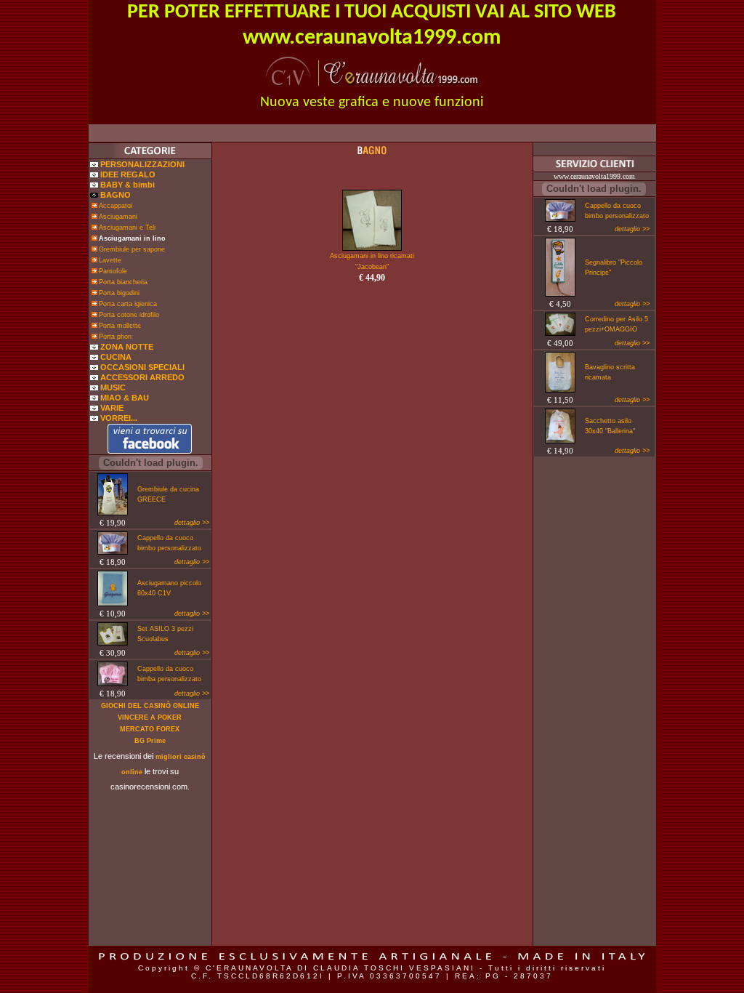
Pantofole (113, 271)
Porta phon (115, 336)
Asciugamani (118, 216)
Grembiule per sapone (132, 249)
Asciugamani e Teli (127, 227)
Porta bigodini (119, 293)
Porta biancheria (123, 282)
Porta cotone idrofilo (129, 314)
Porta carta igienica (128, 303)
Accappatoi (115, 205)
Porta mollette (120, 325)
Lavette (110, 260)
